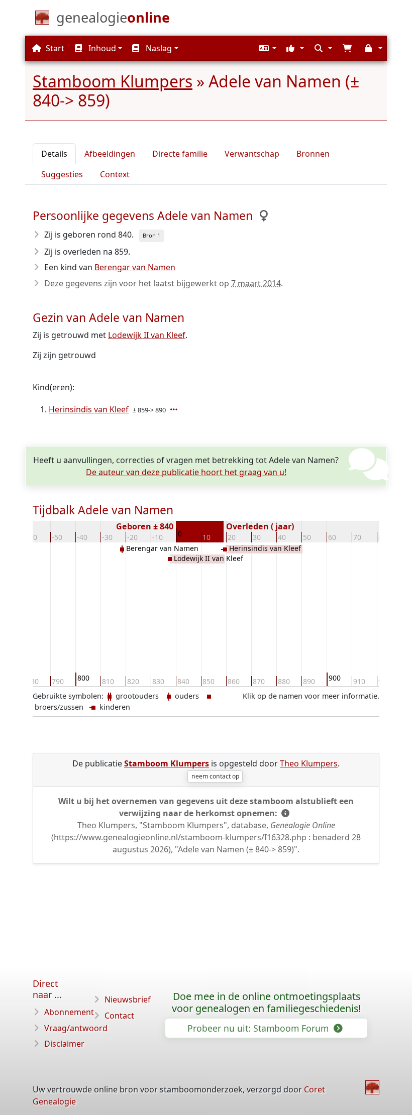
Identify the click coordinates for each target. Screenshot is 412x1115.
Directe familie (180, 153)
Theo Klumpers (309, 763)
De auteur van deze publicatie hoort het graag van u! (186, 472)
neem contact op (215, 776)
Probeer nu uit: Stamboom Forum (259, 1028)
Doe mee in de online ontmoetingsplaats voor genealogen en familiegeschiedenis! (266, 1002)
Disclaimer (64, 1043)
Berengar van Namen (134, 267)
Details (54, 153)
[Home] (372, 1087)
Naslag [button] (158, 48)
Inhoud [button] (101, 48)
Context (115, 174)
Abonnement (69, 1012)
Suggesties (62, 174)
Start (54, 48)
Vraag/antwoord (76, 1028)
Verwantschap (252, 153)
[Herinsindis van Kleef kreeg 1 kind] (175, 409)
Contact (119, 1015)
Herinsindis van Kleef (89, 409)
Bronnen (313, 153)
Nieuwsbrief (128, 999)
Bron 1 (151, 235)
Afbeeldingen (109, 153)
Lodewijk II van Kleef (146, 335)
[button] (266, 48)
